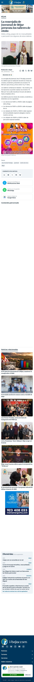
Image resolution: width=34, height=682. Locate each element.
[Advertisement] (17, 275)
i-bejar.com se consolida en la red (13, 560)
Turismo (4, 654)
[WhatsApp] (23, 646)
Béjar (3, 17)
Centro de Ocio (24, 163)
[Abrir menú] (2, 2)
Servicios (4, 658)
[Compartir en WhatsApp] (20, 70)
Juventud (16, 163)
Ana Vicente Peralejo (7, 163)
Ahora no (27, 675)
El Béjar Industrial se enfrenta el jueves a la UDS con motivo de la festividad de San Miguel (16, 579)
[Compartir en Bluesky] (31, 70)
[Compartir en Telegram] (23, 70)
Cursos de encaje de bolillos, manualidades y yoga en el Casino (16, 565)
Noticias (4, 651)
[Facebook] (2, 646)
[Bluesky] (11, 646)
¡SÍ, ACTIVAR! (13, 675)
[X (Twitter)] (7, 646)
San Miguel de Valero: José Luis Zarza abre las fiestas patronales (16, 572)
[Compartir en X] (26, 70)
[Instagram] (15, 646)
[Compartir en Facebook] (28, 70)
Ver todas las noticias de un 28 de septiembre (15, 591)
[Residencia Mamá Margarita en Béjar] (17, 503)
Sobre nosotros (6, 662)
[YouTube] (19, 646)
